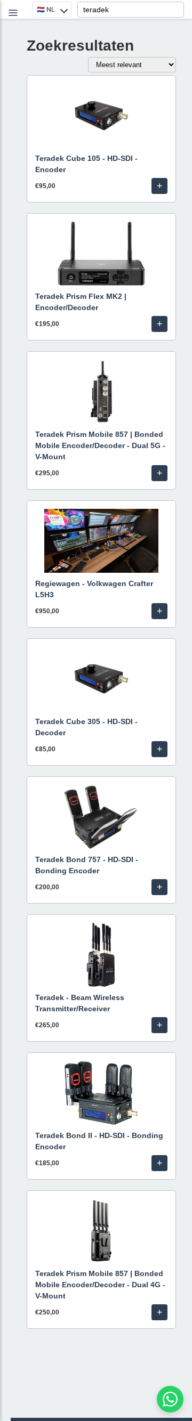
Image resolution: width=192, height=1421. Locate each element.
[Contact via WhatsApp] (170, 1399)
